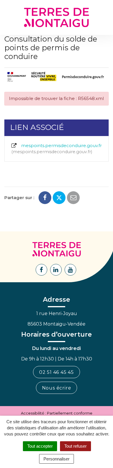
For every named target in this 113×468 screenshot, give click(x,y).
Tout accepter (40, 446)
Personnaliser (56, 458)
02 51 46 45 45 (56, 372)
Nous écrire (56, 388)
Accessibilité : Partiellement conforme (56, 413)
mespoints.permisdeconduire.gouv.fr (57, 148)
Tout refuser (75, 446)
